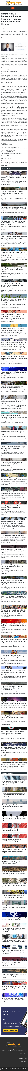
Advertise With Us (23, 1058)
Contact (25, 1057)
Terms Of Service (23, 1059)
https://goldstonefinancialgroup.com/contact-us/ (12, 140)
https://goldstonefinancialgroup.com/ (9, 71)
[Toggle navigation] (12, 8)
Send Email (6, 146)
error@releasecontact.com (21, 162)
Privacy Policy (24, 1061)
